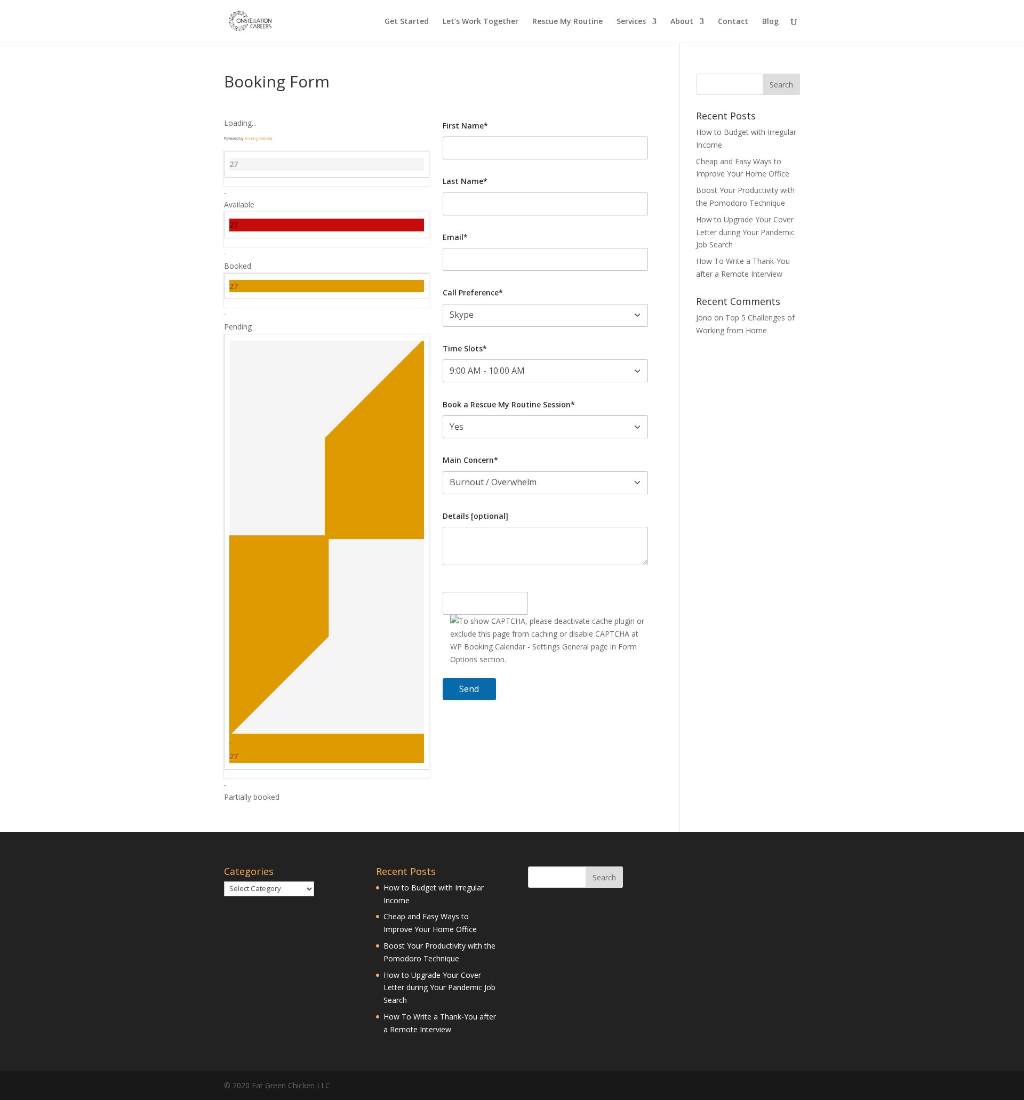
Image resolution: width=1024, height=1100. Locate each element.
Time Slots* (465, 348)
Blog (770, 22)
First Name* (465, 126)
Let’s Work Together (480, 22)
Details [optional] (475, 516)
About (681, 22)
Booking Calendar (259, 138)
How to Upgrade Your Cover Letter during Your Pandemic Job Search (745, 232)
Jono (704, 317)
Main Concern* (470, 460)
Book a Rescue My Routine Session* (509, 404)
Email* (455, 237)
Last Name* (465, 181)
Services (631, 22)
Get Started (407, 22)
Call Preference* (473, 292)
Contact (733, 22)
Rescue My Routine (567, 22)
